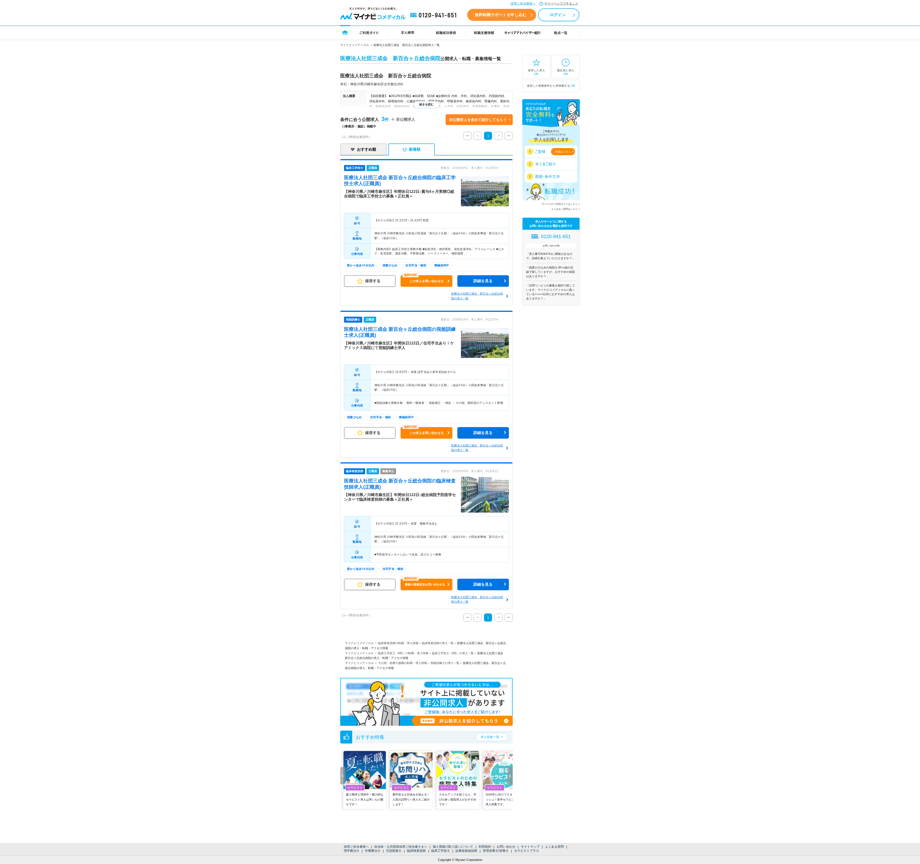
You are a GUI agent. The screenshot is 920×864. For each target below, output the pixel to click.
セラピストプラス (526, 851)
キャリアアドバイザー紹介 (522, 32)
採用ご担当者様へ (523, 3)
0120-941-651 (434, 15)
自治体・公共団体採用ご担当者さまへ (400, 846)
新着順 (414, 149)
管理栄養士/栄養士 (496, 851)
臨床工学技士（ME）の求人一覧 (453, 653)
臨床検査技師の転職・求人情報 (398, 643)
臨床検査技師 (416, 851)
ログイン (558, 15)
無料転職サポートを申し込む (500, 15)
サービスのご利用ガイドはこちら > (561, 204)
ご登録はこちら (561, 151)
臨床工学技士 (440, 851)
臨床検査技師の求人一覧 (438, 643)
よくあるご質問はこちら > (565, 209)
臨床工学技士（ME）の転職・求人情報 (403, 653)
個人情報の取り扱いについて (453, 846)
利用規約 (485, 846)
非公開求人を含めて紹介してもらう (478, 120)
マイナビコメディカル (354, 45)
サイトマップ (530, 846)
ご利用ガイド (369, 32)
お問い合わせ (506, 846)
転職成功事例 (446, 32)
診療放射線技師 (466, 851)
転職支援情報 (484, 32)
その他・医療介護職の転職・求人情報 (402, 663)
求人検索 (407, 32)
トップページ (345, 32)
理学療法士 (351, 851)
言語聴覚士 (394, 851)
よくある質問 (554, 846)
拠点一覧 (561, 32)
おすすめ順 (366, 149)
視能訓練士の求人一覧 (445, 663)
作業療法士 (372, 851)
